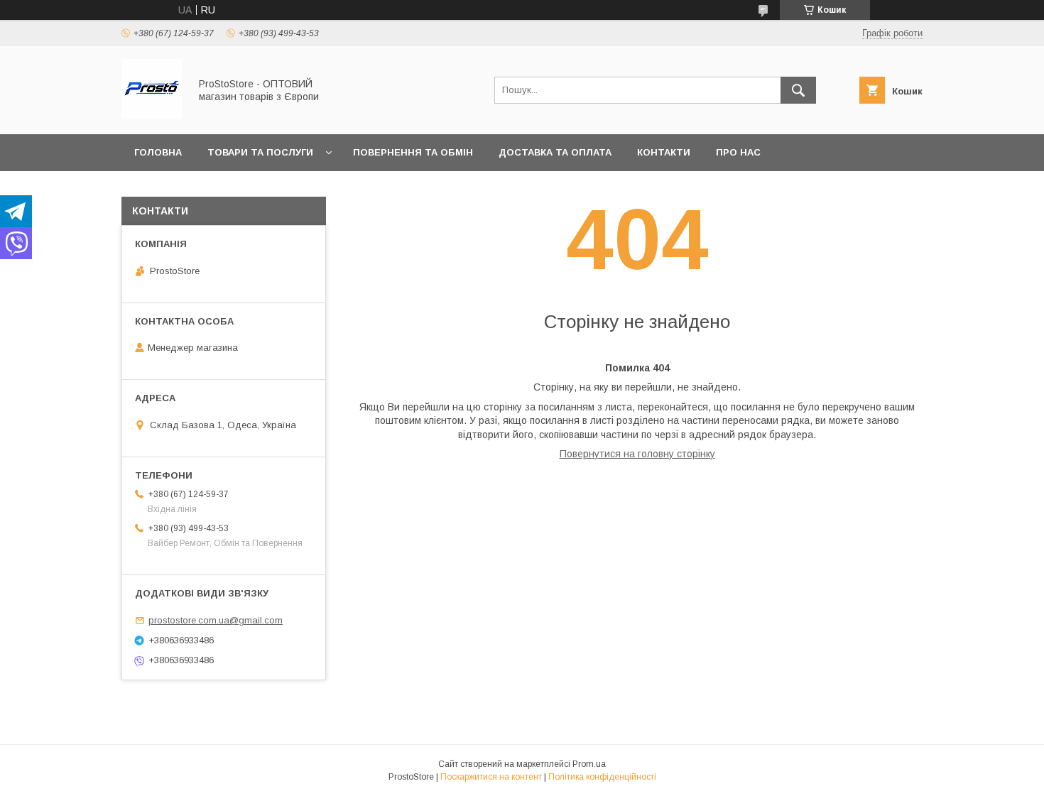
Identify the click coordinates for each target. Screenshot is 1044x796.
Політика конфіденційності (602, 777)
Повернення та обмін (413, 152)
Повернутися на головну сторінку (637, 453)
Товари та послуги (260, 152)
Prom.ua (589, 764)
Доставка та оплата (555, 152)
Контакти (663, 152)
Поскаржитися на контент (491, 777)
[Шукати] (798, 90)
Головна (158, 152)
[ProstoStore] (151, 115)
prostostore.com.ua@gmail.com (215, 620)
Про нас (738, 152)
